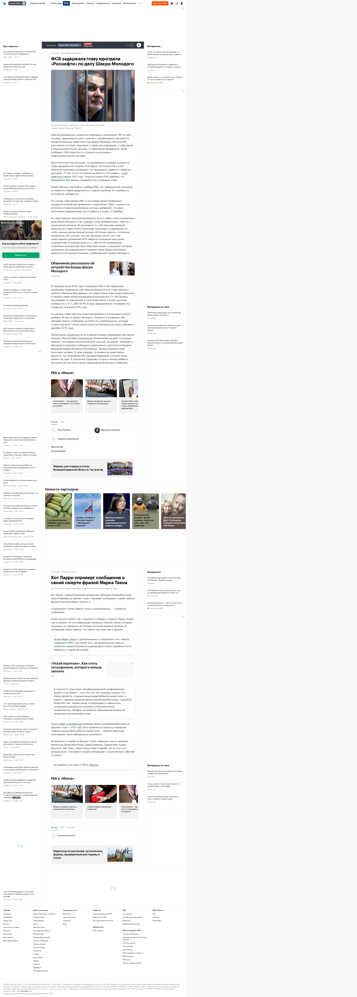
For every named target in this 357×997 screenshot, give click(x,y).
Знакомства (127, 949)
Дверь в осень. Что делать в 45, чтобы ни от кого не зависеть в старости (164, 78)
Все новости (10, 46)
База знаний (8, 937)
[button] (171, 3)
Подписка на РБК (99, 917)
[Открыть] (21, 3)
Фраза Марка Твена (65, 639)
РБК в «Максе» (62, 373)
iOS (154, 914)
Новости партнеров (61, 489)
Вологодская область (41, 930)
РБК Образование (10, 940)
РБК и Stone (8, 734)
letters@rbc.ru (26, 990)
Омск (35, 924)
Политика (7, 178)
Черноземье (38, 957)
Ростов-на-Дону (39, 947)
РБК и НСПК (8, 321)
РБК (52, 675)
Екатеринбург (38, 917)
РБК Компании (152, 595)
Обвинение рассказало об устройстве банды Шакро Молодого (73, 267)
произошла (73, 334)
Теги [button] (62, 421)
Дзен (65, 924)
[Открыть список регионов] (171, 3)
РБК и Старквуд (9, 709)
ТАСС (111, 204)
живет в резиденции (70, 723)
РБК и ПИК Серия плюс (12, 536)
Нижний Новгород (40, 940)
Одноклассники (69, 917)
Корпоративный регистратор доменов (134, 938)
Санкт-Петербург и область (44, 914)
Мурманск (37, 967)
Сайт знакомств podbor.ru (133, 953)
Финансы (7, 82)
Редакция (126, 920)
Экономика (7, 549)
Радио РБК (15, 3)
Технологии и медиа (11, 269)
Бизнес (6, 457)
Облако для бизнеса (131, 934)
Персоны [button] (71, 827)
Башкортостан (39, 927)
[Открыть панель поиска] (176, 3)
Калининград (38, 934)
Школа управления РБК (132, 963)
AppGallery (157, 920)
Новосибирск (38, 920)
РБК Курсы (127, 959)
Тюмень (36, 954)
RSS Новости (98, 930)
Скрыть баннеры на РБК (102, 914)
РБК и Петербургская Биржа (14, 216)
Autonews (151, 69)
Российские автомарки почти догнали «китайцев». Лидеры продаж (164, 578)
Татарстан (37, 950)
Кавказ (35, 960)
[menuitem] (37, 3)
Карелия (36, 964)
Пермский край (39, 944)
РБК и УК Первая (9, 485)
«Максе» (94, 764)
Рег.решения (128, 946)
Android (156, 917)
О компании (127, 914)
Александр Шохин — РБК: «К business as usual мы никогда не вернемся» (164, 603)
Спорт (6, 683)
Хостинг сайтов (129, 943)
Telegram (67, 920)
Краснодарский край (41, 937)
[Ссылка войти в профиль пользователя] (181, 3)
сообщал (88, 221)
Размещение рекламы (131, 924)
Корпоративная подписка (103, 920)
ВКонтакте (67, 914)
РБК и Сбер (7, 56)
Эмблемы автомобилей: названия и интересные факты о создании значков (164, 65)
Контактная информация (132, 917)
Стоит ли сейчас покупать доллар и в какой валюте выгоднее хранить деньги (164, 53)
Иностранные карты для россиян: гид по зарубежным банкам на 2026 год (163, 591)
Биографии (7, 934)
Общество (7, 69)
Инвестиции (152, 57)
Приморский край (40, 970)
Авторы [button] (54, 421)
